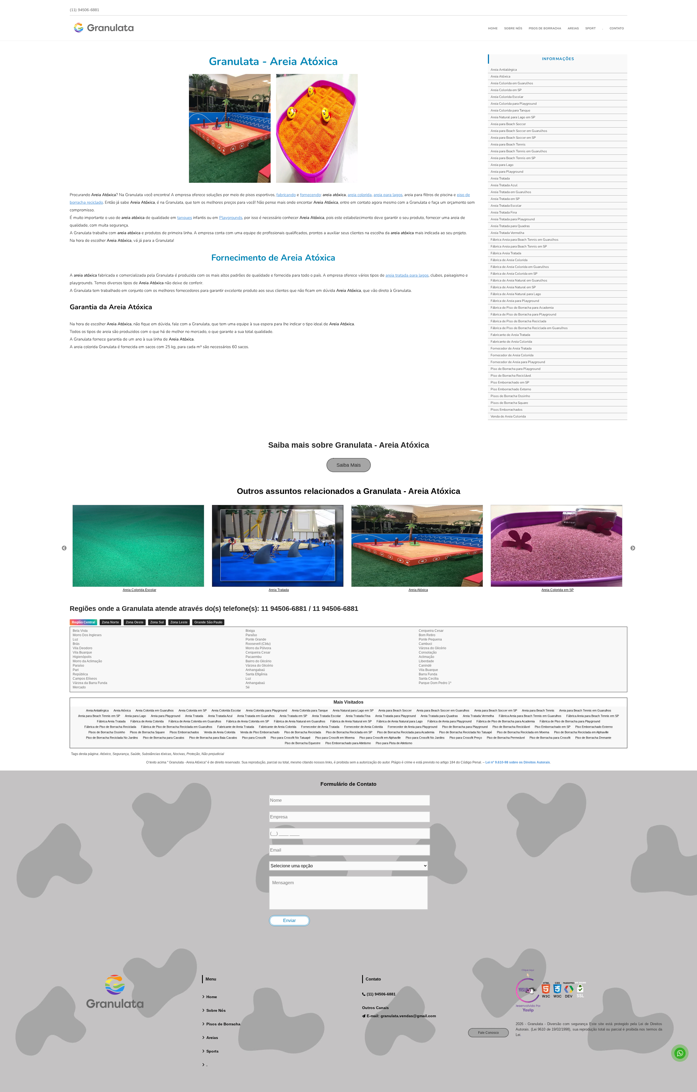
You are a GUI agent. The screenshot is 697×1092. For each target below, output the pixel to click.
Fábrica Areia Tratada (506, 253)
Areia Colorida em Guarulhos (512, 83)
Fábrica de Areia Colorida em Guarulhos (520, 267)
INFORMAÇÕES (558, 58)
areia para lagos (388, 194)
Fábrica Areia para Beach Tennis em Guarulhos (524, 239)
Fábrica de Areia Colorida (509, 260)
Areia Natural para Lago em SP (513, 117)
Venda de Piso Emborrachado (259, 732)
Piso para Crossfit (254, 737)
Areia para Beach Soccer (508, 124)
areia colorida (360, 194)
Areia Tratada (500, 178)
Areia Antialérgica (504, 69)
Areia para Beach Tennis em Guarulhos (519, 151)
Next (632, 548)
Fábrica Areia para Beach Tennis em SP (519, 246)
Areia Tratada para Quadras (510, 226)
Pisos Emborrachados (506, 409)
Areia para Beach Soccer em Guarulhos (519, 131)
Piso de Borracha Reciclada (302, 732)
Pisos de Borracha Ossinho (510, 396)
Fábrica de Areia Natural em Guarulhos (519, 280)
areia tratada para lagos (407, 275)
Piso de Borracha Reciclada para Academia (405, 732)
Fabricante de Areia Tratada (510, 335)
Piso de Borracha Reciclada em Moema (523, 732)
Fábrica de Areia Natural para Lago (516, 294)
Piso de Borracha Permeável (506, 737)
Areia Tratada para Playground (513, 219)
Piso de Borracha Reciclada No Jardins (112, 737)
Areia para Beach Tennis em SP (513, 158)
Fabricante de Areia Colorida (511, 341)
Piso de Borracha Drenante (593, 737)
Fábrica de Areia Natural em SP (513, 287)
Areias (573, 28)
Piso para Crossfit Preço (466, 737)
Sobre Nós (513, 28)
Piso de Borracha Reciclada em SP (349, 732)
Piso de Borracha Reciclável (511, 375)
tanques (184, 217)
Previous (64, 548)
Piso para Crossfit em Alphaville (380, 737)
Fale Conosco (488, 1033)
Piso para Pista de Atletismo (394, 743)
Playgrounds (230, 217)
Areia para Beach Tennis (508, 144)
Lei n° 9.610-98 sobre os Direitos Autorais (517, 762)
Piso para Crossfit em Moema (334, 737)
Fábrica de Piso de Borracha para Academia (522, 307)
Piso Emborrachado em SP (510, 382)
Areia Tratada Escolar (506, 205)
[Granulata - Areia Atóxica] (230, 128)
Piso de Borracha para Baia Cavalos (213, 737)
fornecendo (310, 194)
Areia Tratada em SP (505, 199)
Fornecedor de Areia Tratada (511, 348)
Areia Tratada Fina (504, 212)
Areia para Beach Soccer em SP (513, 137)
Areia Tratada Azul (504, 185)
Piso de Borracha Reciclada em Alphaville (581, 732)
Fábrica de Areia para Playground (515, 301)
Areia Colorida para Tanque (510, 110)
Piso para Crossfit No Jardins (425, 737)
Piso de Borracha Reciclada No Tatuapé (465, 732)
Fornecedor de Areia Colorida (512, 355)
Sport (590, 28)
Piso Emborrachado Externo (511, 389)
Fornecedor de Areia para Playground (518, 362)
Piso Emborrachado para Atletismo (348, 743)
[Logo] (115, 992)
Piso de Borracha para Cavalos (163, 737)
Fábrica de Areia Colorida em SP (514, 273)
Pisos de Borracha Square (509, 403)
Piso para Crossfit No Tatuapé (290, 737)
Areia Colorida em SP (506, 90)
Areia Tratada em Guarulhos (511, 192)
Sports (212, 1051)
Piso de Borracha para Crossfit (550, 737)
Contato (617, 28)
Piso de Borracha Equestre (302, 743)
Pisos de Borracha (545, 28)
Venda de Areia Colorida (508, 416)
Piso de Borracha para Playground (515, 369)
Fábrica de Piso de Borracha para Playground (523, 314)
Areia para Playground (507, 171)
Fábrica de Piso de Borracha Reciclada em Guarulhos (529, 328)
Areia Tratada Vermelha (507, 233)
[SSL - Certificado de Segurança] (580, 991)
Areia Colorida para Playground (514, 103)
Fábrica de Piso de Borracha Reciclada (518, 321)
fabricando (286, 194)
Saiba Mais (349, 465)
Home (493, 28)
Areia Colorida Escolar (507, 97)
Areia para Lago (502, 165)
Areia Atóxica (500, 76)
